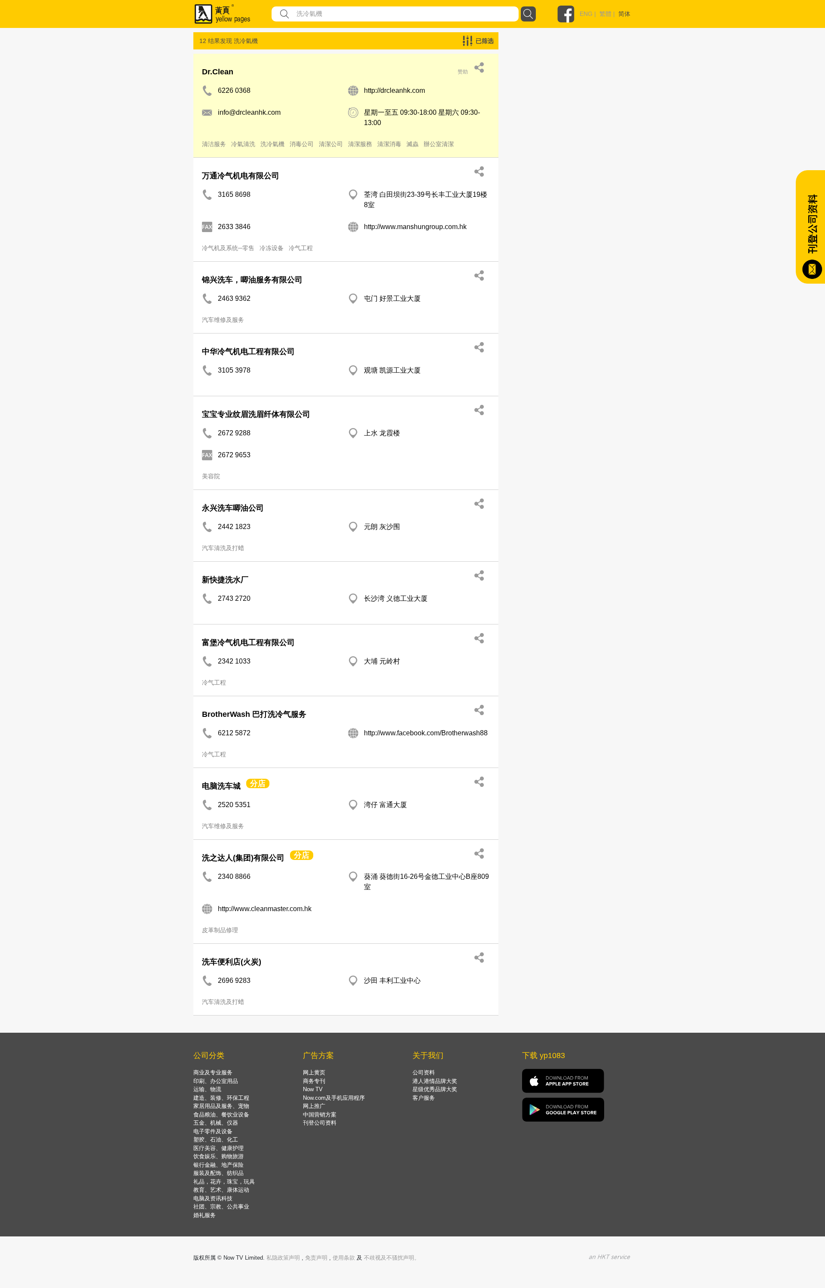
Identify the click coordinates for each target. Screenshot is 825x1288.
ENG (586, 13)
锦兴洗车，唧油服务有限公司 (252, 279)
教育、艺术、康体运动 (221, 1190)
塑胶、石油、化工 (215, 1139)
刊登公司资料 (319, 1123)
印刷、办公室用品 (215, 1081)
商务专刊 (314, 1081)
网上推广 (314, 1106)
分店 (258, 783)
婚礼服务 (204, 1215)
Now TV (313, 1089)
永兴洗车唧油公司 (233, 508)
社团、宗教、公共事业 (221, 1206)
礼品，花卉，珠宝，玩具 (224, 1181)
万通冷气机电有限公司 (240, 175)
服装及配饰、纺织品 (218, 1173)
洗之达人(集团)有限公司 (243, 858)
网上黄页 (314, 1072)
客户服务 (423, 1098)
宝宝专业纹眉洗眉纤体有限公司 (256, 414)
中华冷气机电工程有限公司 (248, 351)
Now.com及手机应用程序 (334, 1098)
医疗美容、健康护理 (218, 1148)
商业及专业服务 (212, 1072)
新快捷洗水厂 (225, 579)
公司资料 (423, 1072)
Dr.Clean (217, 71)
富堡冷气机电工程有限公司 (248, 642)
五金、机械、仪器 (215, 1123)
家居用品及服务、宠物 (221, 1106)
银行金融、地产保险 (218, 1165)
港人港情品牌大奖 (434, 1081)
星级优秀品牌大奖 (434, 1089)
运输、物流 (207, 1089)
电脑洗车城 (221, 786)
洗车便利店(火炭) (231, 962)
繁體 (605, 13)
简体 (624, 13)
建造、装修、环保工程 (221, 1098)
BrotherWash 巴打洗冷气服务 (254, 714)
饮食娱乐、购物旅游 (218, 1156)
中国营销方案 (319, 1114)
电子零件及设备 (212, 1131)
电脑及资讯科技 (212, 1198)
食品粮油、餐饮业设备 (221, 1114)
